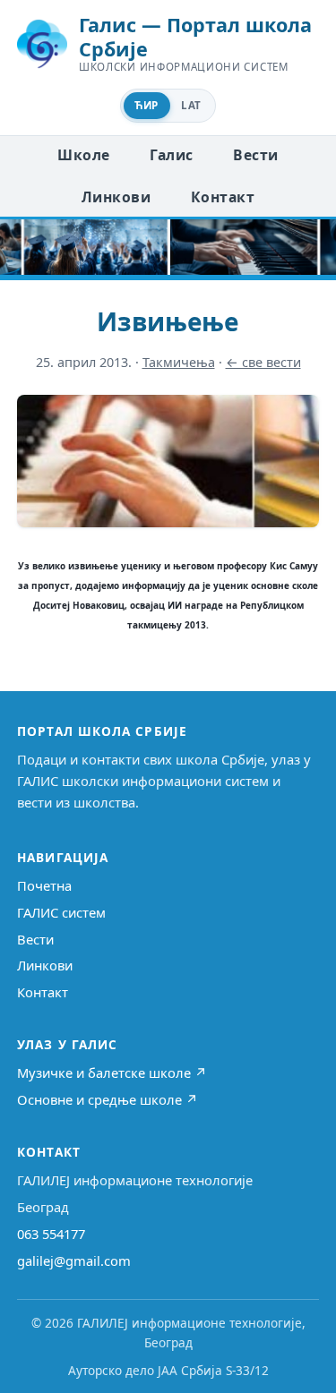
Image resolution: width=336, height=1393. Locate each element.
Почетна (44, 885)
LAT (191, 105)
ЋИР (146, 105)
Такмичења (178, 362)
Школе (83, 155)
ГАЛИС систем (61, 912)
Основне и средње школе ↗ (107, 1099)
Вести (255, 155)
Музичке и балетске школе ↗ (112, 1072)
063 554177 (51, 1234)
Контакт (222, 197)
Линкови (116, 197)
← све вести (263, 362)
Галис (171, 155)
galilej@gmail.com (74, 1260)
